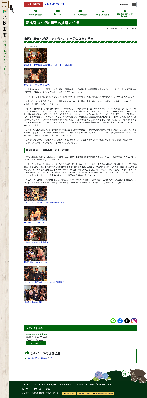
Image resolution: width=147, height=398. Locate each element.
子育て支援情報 (102, 15)
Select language (124, 4)
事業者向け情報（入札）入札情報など (125, 15)
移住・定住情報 (80, 15)
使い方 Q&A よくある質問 (45, 384)
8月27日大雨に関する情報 (54, 4)
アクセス (27, 384)
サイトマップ (65, 384)
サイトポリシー (81, 384)
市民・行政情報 (35, 15)
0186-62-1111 (70, 393)
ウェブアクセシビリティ (101, 384)
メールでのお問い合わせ (36, 343)
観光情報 (58, 14)
